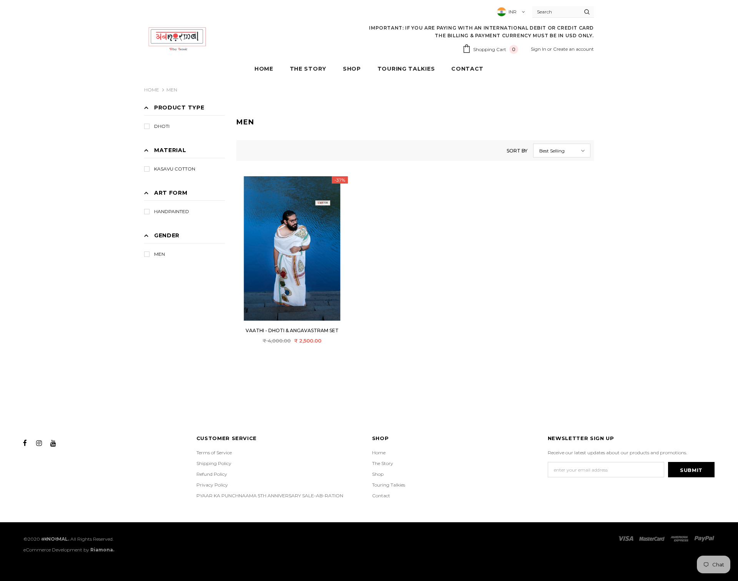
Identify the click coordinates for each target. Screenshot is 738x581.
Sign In (539, 49)
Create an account (573, 49)
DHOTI (162, 126)
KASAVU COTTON (174, 169)
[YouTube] (53, 442)
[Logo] (177, 38)
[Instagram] (39, 442)
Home (151, 90)
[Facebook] (25, 442)
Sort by (517, 151)
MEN (171, 90)
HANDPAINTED (171, 211)
